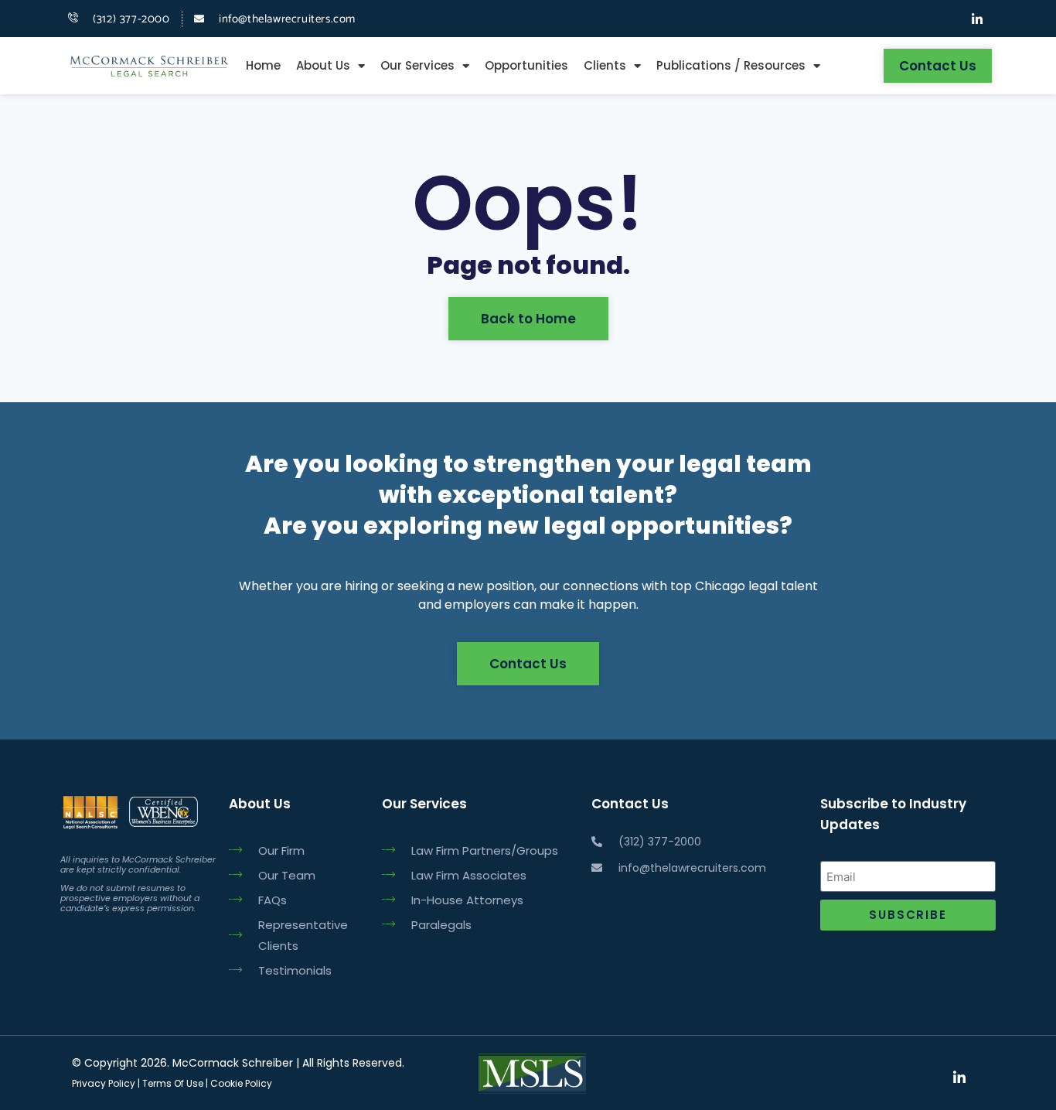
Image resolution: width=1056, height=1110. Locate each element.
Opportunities (526, 65)
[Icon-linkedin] (977, 18)
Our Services (417, 65)
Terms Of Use (171, 1083)
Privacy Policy (103, 1083)
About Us (323, 65)
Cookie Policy (241, 1083)
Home (263, 65)
